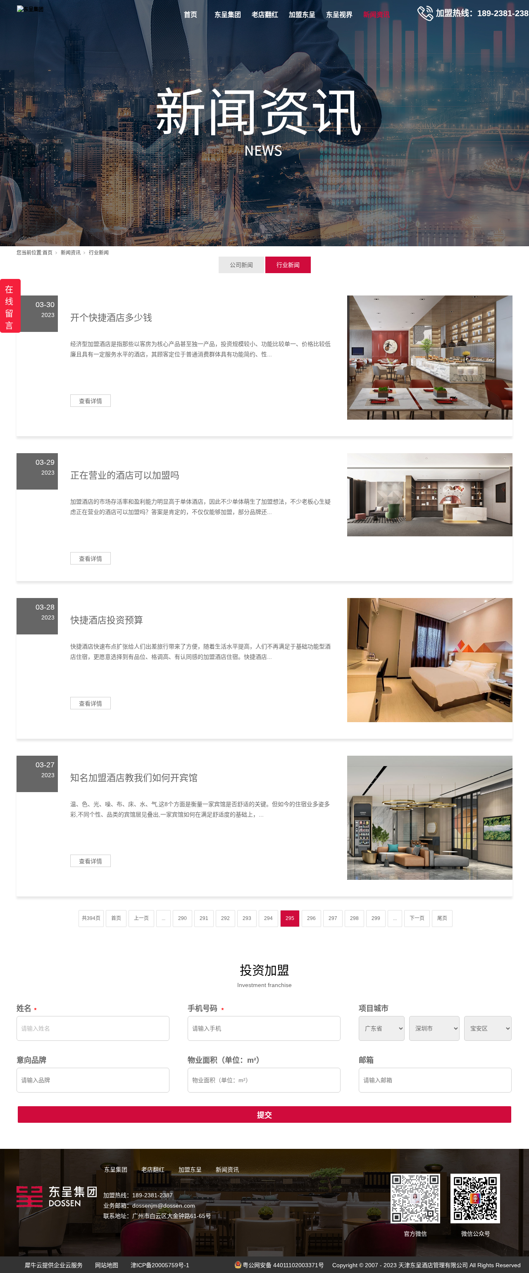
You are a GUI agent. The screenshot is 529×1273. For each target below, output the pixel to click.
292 (225, 918)
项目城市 (373, 1008)
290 (182, 918)
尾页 (442, 918)
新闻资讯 (376, 14)
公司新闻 (241, 265)
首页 (190, 14)
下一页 (417, 918)
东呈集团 (227, 14)
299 (376, 918)
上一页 (141, 918)
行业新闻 (288, 265)
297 (333, 918)
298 (354, 918)
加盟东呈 (302, 14)
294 (268, 918)
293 (247, 918)
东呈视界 (339, 14)
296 (311, 918)
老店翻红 (265, 14)
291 (204, 918)
